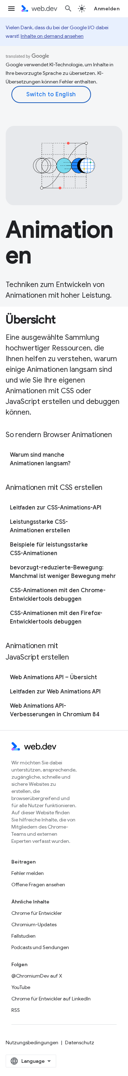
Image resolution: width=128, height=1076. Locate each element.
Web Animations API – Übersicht (53, 677)
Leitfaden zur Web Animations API (55, 691)
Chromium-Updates (34, 924)
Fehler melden (27, 873)
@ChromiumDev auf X (36, 976)
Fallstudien (23, 936)
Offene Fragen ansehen (38, 884)
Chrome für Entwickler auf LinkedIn (51, 998)
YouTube (20, 987)
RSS (15, 1010)
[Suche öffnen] (68, 8)
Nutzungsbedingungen (32, 1042)
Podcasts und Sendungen (40, 947)
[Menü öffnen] (11, 8)
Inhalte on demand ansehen (52, 36)
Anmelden (106, 8)
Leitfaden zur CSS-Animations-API (55, 507)
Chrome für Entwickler (36, 913)
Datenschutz (79, 1042)
